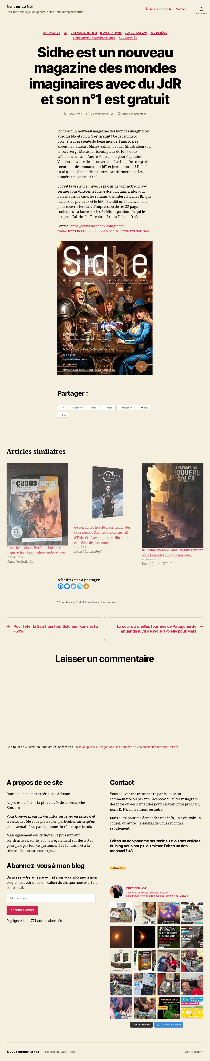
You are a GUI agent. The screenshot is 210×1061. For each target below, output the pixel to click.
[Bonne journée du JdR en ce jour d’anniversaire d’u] (145, 961)
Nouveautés (128, 37)
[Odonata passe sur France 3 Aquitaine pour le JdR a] (145, 1008)
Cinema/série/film (84, 32)
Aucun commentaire (134, 114)
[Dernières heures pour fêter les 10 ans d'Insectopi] (121, 961)
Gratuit (80, 602)
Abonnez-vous (22, 910)
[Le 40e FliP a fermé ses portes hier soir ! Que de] (169, 961)
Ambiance (68, 602)
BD (65, 32)
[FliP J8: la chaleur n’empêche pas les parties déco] (192, 984)
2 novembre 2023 (102, 114)
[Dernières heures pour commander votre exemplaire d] (192, 937)
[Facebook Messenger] (67, 586)
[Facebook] (60, 586)
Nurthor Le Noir (20, 7)
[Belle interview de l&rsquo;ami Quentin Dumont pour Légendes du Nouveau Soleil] (172, 505)
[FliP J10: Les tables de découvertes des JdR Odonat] (145, 984)
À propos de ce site (159, 9)
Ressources (108, 602)
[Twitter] (73, 586)
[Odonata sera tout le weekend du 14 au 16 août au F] (169, 913)
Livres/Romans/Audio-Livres (94, 37)
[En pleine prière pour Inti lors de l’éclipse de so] (121, 937)
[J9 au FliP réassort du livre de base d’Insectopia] (169, 984)
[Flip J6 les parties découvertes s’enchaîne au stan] (121, 1008)
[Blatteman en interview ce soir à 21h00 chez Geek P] (169, 1008)
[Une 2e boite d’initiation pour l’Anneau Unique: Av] (121, 913)
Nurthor (77, 114)
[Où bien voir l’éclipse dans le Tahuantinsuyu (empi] (145, 937)
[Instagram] (80, 586)
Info (87, 602)
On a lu (95, 602)
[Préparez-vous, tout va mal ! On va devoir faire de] (169, 937)
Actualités (51, 32)
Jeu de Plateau (136, 32)
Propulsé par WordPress (59, 1051)
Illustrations (111, 32)
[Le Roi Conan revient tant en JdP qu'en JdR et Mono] (192, 913)
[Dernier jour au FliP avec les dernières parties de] (192, 961)
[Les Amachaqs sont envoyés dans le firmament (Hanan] (145, 913)
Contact (181, 9)
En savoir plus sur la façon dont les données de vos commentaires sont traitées (126, 747)
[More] (86, 586)
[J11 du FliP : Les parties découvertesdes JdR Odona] (121, 984)
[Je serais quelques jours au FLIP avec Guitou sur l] (192, 1008)
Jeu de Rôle (158, 32)
